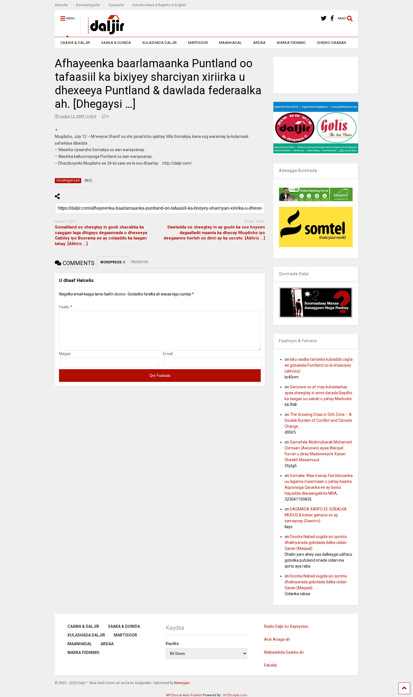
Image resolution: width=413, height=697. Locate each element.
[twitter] (323, 18)
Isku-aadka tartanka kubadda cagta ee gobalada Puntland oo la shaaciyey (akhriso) (319, 365)
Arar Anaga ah (277, 639)
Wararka (61, 5)
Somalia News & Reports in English (159, 5)
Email (168, 353)
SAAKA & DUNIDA (116, 43)
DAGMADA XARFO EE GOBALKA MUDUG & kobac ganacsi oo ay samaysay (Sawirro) (316, 515)
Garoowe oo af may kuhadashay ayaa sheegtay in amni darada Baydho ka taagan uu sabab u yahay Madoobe (318, 393)
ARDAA (259, 43)
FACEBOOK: (140, 262)
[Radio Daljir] (102, 32)
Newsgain (182, 683)
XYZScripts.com (235, 695)
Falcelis (270, 665)
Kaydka (172, 643)
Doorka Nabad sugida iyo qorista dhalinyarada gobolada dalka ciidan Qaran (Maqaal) (316, 542)
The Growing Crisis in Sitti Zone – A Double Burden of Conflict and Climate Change (318, 420)
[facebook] (332, 18)
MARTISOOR (198, 43)
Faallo (65, 307)
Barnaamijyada (88, 5)
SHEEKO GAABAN (331, 43)
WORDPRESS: (112, 262)
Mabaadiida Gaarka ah (284, 652)
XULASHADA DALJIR (159, 43)
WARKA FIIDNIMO (291, 43)
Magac (65, 353)
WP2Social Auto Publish (184, 695)
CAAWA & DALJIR (75, 43)
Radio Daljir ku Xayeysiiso (286, 626)
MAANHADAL (230, 43)
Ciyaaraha (116, 5)
